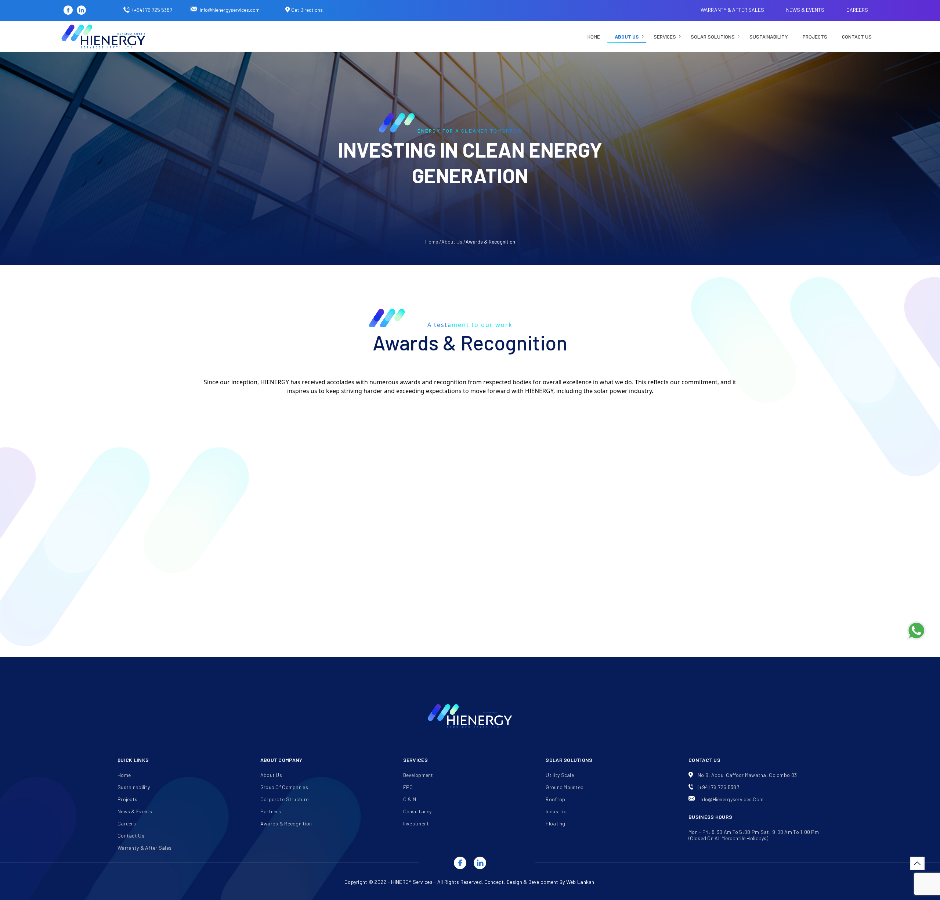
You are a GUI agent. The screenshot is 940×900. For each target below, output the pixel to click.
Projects (815, 36)
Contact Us (857, 36)
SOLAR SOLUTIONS (713, 36)
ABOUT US (627, 36)
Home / (433, 241)
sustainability (768, 36)
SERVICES (665, 36)
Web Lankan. (581, 882)
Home (594, 36)
